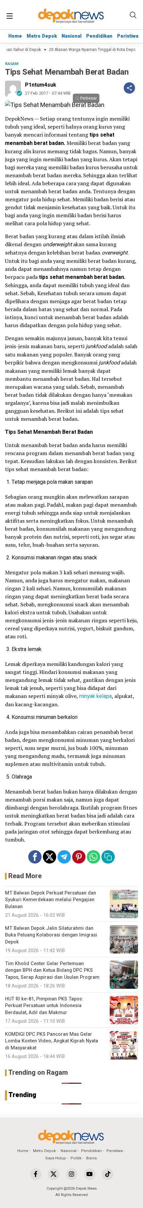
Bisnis (91, 1158)
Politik (76, 1158)
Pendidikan (99, 36)
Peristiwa (127, 36)
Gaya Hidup (55, 1158)
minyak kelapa (95, 696)
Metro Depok (42, 36)
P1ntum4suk (40, 85)
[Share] (129, 88)
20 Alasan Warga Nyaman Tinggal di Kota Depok (88, 50)
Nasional (71, 36)
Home (15, 36)
